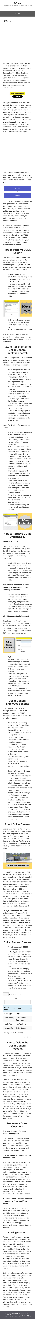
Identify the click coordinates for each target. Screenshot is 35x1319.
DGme (17, 3)
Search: (17, 998)
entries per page (15, 994)
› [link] (30, 1037)
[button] (13, 1008)
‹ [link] (24, 1037)
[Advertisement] (17, 44)
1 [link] (27, 1037)
